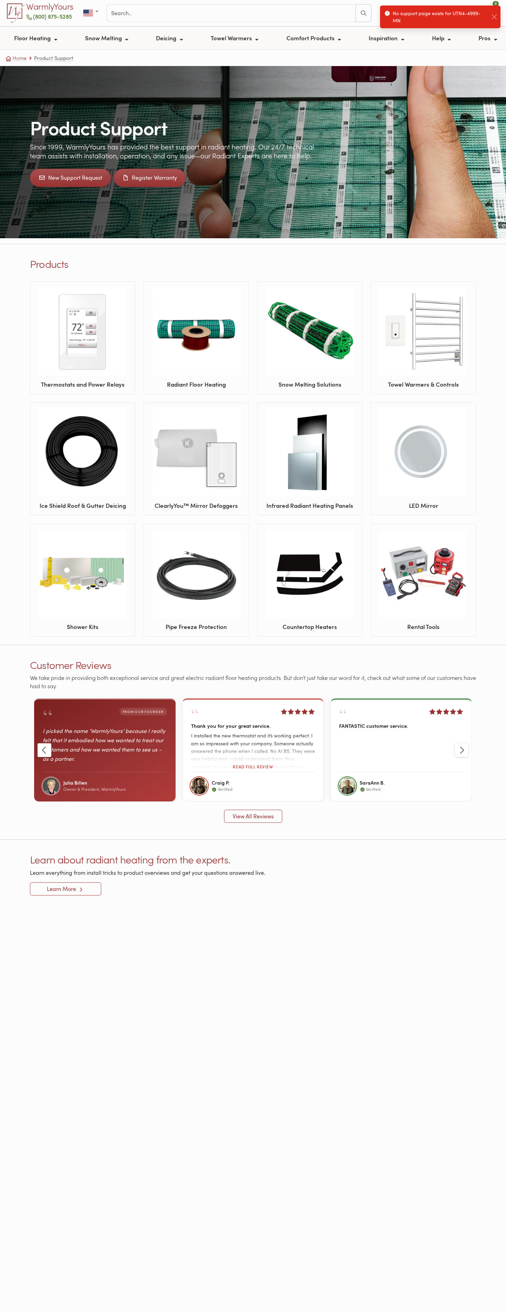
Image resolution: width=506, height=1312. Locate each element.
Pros (485, 38)
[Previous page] (44, 750)
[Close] (494, 17)
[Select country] (91, 13)
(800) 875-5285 (52, 16)
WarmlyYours (49, 7)
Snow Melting (104, 38)
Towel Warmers (232, 38)
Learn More (62, 889)
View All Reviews (253, 816)
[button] (253, 750)
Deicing (167, 38)
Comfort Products (311, 38)
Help (439, 38)
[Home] (16, 13)
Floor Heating (33, 38)
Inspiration (384, 38)
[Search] (363, 13)
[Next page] (461, 750)
